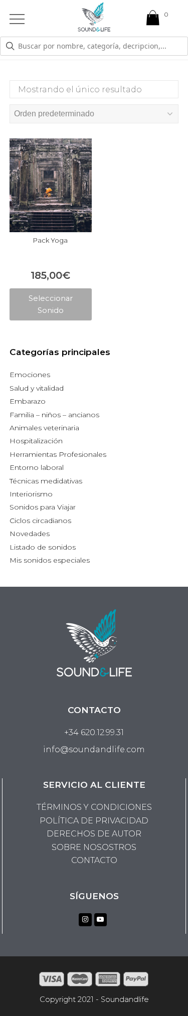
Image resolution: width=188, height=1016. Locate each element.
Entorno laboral (37, 467)
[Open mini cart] (153, 20)
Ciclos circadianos (40, 520)
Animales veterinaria (44, 427)
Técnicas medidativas (46, 480)
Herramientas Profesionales (58, 454)
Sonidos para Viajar (43, 507)
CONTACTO (94, 860)
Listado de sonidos (43, 547)
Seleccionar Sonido (51, 304)
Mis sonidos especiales (50, 560)
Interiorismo (31, 493)
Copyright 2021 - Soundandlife (94, 999)
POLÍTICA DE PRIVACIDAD (94, 820)
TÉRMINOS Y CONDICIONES (94, 807)
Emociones (30, 374)
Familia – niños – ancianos (54, 414)
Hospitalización (36, 440)
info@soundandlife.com (94, 749)
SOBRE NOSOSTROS (94, 847)
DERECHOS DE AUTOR (94, 833)
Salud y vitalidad (37, 388)
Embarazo (28, 401)
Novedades (30, 533)
